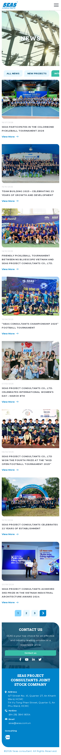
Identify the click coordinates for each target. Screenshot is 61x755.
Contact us (31, 653)
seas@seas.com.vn (20, 723)
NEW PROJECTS (36, 73)
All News (13, 73)
